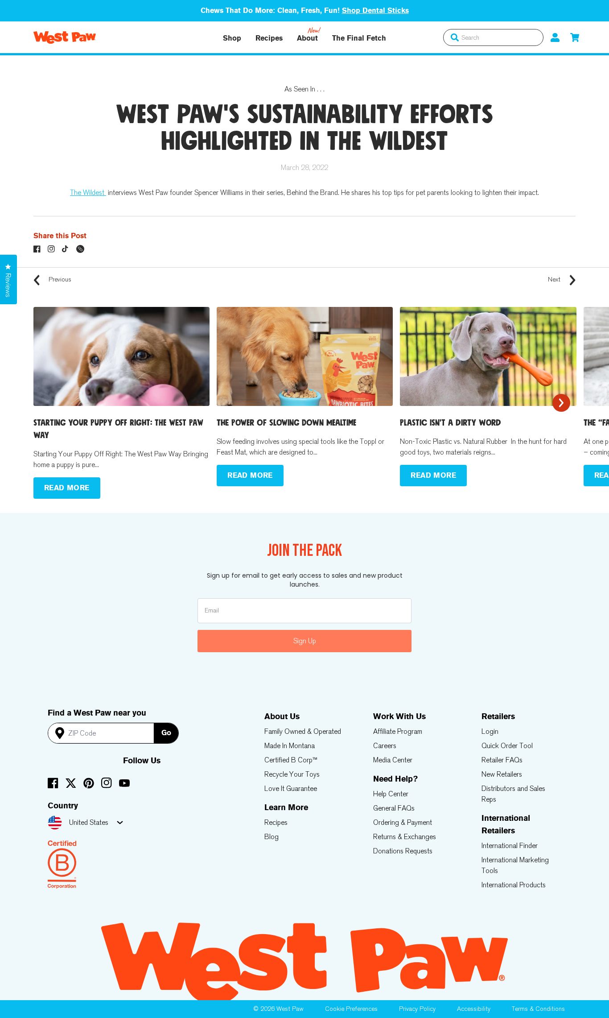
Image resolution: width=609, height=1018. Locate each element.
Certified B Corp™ (290, 760)
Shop (232, 38)
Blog (271, 836)
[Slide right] (561, 403)
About (307, 38)
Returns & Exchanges (404, 836)
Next (555, 279)
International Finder (509, 845)
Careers (384, 745)
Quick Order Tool (507, 745)
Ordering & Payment (402, 822)
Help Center (390, 794)
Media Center (392, 760)
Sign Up (304, 641)
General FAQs (394, 808)
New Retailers (501, 774)
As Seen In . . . (304, 89)
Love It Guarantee (290, 788)
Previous (59, 279)
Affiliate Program (397, 731)
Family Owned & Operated (302, 731)
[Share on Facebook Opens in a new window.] (37, 248)
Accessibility (473, 1009)
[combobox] (493, 37)
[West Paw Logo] (64, 37)
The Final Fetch (359, 38)
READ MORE (67, 488)
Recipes (269, 38)
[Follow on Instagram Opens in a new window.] (51, 248)
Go (166, 732)
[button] (575, 37)
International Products (513, 885)
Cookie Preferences (351, 1009)
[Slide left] (48, 403)
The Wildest (88, 192)
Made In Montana (289, 745)
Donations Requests (402, 851)
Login (489, 731)
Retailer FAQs (502, 760)
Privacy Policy (417, 1009)
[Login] (555, 37)
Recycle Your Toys (292, 774)
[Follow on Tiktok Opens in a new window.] (65, 248)
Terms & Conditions (538, 1009)
